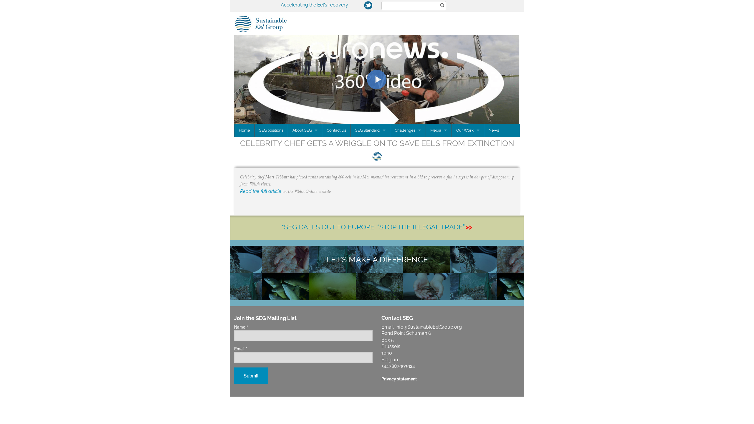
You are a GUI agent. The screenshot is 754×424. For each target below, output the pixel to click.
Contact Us (336, 130)
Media (435, 130)
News (494, 130)
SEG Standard (367, 130)
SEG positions (271, 130)
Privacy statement (399, 378)
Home (244, 130)
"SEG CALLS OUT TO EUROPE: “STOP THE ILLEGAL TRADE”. (377, 227)
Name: (241, 327)
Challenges (405, 130)
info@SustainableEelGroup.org (429, 327)
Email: (240, 349)
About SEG (302, 130)
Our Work (465, 130)
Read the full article (260, 191)
